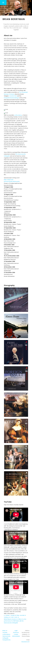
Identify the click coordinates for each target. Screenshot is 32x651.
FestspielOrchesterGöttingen (11, 98)
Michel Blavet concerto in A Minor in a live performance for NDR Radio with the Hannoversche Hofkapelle (15, 621)
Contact (16, 634)
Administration (16, 636)
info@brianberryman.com (22, 641)
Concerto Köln (13, 96)
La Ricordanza (18, 115)
